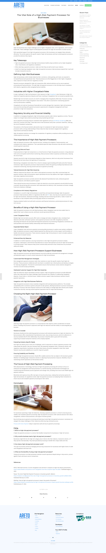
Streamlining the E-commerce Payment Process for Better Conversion (85, 16)
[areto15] (44, 34)
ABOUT (71, 0)
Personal (82, 59)
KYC (48, 195)
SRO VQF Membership (60, 521)
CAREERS (80, 0)
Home (36, 515)
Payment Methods (38, 519)
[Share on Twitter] (32, 497)
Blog (36, 530)
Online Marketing (84, 56)
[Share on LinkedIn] (56, 497)
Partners (36, 522)
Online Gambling (84, 54)
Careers (36, 526)
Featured (43, 13)
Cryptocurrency (84, 45)
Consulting (37, 521)
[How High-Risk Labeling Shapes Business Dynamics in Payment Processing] (1, 276)
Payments (82, 57)
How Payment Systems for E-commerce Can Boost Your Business (85, 32)
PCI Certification (58, 519)
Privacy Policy (58, 515)
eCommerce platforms (86, 46)
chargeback (53, 94)
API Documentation (59, 526)
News (81, 52)
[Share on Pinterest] (44, 497)
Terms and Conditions (60, 517)
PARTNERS (75, 0)
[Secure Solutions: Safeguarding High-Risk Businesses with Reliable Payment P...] (105, 276)
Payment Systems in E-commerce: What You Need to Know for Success (85, 22)
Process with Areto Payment (21, 423)
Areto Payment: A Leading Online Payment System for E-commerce (85, 27)
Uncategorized (83, 63)
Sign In (57, 531)
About (36, 524)
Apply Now (58, 533)
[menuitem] (46, 5)
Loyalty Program (84, 50)
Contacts (36, 528)
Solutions (36, 517)
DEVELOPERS (90, 0)
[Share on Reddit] (67, 497)
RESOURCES (85, 0)
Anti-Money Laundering (59, 120)
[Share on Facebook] (20, 497)
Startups (82, 61)
